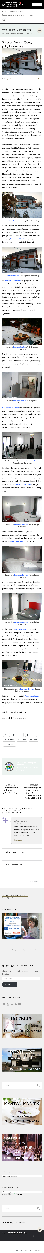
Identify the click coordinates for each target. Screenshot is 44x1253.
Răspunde (18, 840)
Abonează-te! (10, 984)
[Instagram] (12, 1003)
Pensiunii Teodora (19, 347)
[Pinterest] (16, 1003)
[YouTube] (20, 1003)
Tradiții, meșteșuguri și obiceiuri (13, 15)
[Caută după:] (22, 1085)
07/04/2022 (10, 79)
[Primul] (39, 1229)
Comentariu (33, 881)
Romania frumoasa (16, 11)
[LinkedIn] (4, 1003)
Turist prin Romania (16, 30)
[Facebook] (8, 1003)
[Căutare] (38, 1085)
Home (4, 11)
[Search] (4, 20)
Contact (31, 15)
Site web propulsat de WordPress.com (17, 1236)
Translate (19, 1194)
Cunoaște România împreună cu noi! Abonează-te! (18, 966)
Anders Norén (17, 1238)
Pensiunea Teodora (12, 221)
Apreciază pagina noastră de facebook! (19, 950)
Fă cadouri (37, 5)
